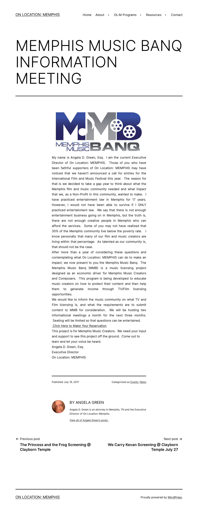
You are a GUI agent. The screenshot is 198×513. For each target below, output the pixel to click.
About (99, 15)
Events (134, 382)
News (143, 382)
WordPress (175, 497)
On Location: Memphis (37, 14)
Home (87, 15)
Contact (177, 15)
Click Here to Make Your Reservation (79, 326)
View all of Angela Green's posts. (89, 420)
